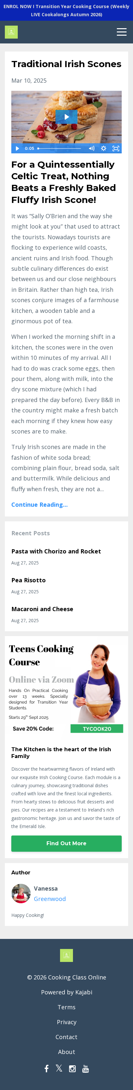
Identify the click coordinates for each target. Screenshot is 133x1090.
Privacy (67, 1022)
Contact (66, 1037)
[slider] (60, 148)
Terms (66, 1007)
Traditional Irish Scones (66, 63)
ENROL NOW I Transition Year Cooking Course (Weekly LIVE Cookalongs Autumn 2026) (66, 10)
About (66, 1052)
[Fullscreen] (116, 148)
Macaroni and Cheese (42, 609)
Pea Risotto (28, 580)
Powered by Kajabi (66, 992)
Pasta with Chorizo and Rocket (56, 551)
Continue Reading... (39, 504)
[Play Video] (17, 148)
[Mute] (91, 148)
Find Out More (66, 843)
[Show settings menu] (103, 148)
